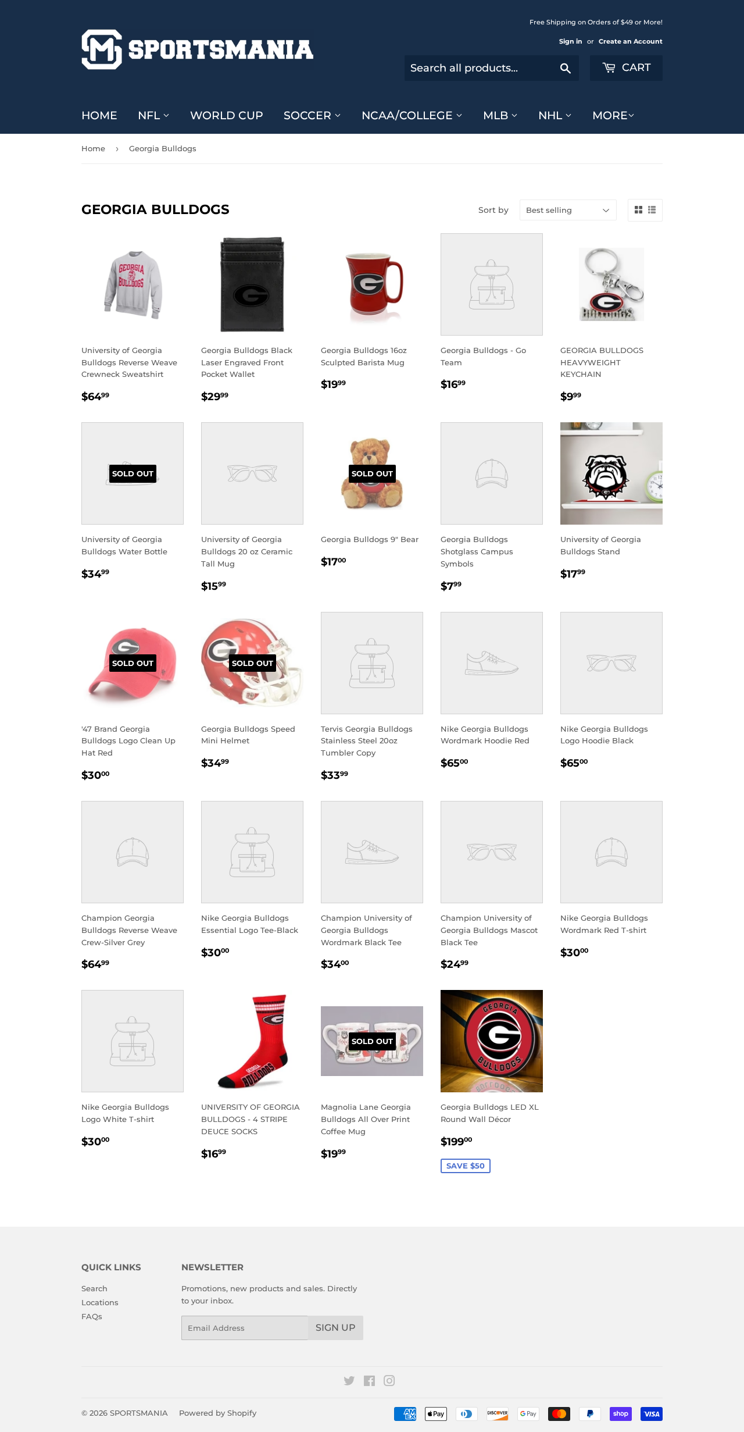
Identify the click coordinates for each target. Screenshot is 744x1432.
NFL (150, 115)
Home (99, 115)
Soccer (309, 115)
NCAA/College (409, 115)
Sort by (493, 210)
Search (94, 1288)
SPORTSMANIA (139, 1412)
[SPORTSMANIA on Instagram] (389, 1382)
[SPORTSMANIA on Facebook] (369, 1382)
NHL (551, 115)
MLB (497, 115)
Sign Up (336, 1327)
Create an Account (631, 41)
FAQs (91, 1316)
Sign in (570, 41)
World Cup (226, 115)
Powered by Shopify (217, 1412)
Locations (100, 1302)
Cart (635, 67)
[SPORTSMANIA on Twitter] (349, 1382)
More (610, 115)
